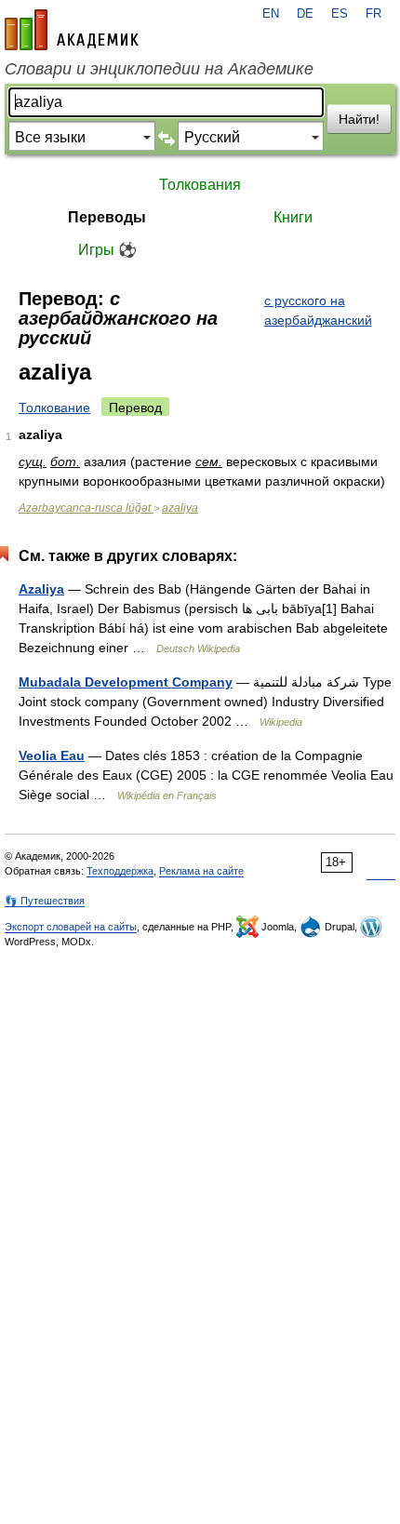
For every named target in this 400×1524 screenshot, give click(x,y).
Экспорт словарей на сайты (71, 926)
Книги (293, 217)
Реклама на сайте (201, 870)
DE (305, 13)
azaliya (180, 508)
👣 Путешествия (45, 900)
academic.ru (72, 29)
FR (373, 13)
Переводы (107, 217)
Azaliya (41, 589)
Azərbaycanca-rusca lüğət (86, 508)
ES (339, 13)
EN (270, 13)
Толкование (54, 407)
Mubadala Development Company (126, 682)
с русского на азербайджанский (318, 310)
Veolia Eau (52, 755)
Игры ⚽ (107, 250)
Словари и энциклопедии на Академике (159, 69)
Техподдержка (120, 870)
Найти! (359, 119)
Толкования (200, 185)
